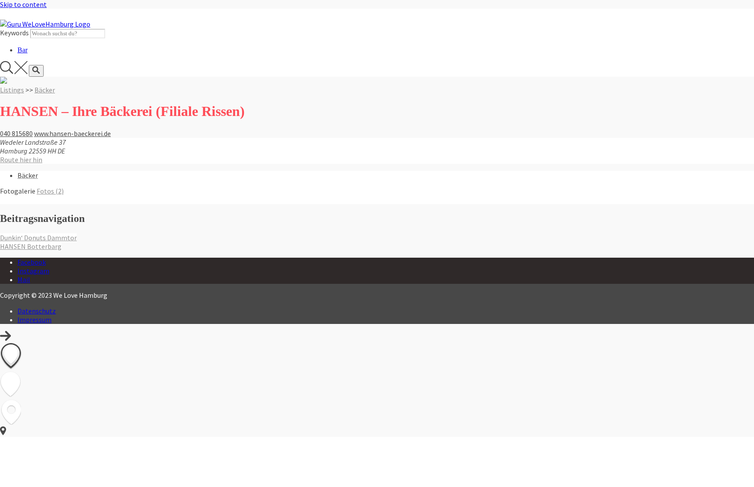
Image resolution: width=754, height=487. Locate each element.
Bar (22, 50)
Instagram (33, 270)
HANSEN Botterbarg (31, 246)
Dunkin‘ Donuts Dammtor (38, 237)
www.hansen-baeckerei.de (72, 133)
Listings (12, 89)
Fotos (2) (50, 191)
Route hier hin (21, 159)
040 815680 (16, 133)
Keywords (14, 32)
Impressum (34, 319)
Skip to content (23, 4)
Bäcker (44, 89)
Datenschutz (36, 311)
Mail (23, 279)
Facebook (31, 262)
